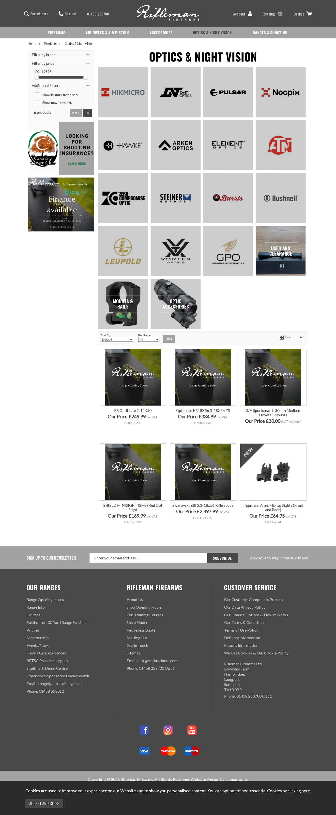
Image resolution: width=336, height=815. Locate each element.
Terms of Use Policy (241, 630)
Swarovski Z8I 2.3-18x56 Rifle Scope (202, 505)
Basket (299, 14)
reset (75, 113)
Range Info (36, 607)
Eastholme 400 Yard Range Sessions (57, 622)
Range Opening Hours (45, 599)
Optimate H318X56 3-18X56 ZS (203, 410)
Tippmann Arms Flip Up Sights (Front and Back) (273, 507)
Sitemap (134, 653)
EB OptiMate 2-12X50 (133, 410)
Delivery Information (242, 637)
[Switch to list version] (295, 337)
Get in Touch (137, 645)
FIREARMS (56, 32)
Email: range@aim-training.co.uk (55, 683)
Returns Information (241, 645)
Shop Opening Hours (144, 607)
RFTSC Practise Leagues (47, 660)
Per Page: (144, 335)
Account (239, 14)
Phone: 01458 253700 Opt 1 (151, 668)
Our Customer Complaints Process (253, 599)
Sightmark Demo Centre (47, 668)
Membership (38, 637)
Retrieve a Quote (141, 630)
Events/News (38, 645)
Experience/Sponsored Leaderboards (58, 675)
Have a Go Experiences (46, 653)
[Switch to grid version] (282, 337)
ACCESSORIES (161, 32)
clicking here (299, 790)
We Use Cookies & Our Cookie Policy (256, 653)
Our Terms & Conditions (244, 622)
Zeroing (269, 14)
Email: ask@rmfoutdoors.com (152, 660)
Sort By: (106, 335)
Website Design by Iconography (219, 779)
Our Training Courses (145, 614)
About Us (135, 599)
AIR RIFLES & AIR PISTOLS (107, 32)
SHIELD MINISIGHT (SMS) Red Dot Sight (132, 507)
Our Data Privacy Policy (244, 607)
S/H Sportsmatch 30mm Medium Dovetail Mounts (273, 412)
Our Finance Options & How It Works (256, 614)
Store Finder (137, 622)
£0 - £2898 (43, 72)
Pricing (33, 630)
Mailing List (137, 637)
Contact (70, 13)
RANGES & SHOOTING (270, 32)
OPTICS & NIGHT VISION (212, 32)
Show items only (60, 95)
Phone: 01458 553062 (45, 691)
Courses (33, 614)
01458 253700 (98, 14)
